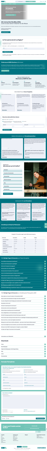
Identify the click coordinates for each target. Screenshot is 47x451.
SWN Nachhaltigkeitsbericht (40, 437)
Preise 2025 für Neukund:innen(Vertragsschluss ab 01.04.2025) (18, 122)
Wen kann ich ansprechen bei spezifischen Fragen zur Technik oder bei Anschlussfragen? (17, 287)
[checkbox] (34, 411)
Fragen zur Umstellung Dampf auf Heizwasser (30, 372)
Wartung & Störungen (15, 440)
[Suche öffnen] (43, 1)
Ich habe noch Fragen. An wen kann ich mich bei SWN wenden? (12, 280)
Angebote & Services (39, 436)
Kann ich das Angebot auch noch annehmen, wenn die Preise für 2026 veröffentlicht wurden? (17, 324)
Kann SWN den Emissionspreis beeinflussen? (9, 261)
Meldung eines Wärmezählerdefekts (8, 372)
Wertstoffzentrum (3, 442)
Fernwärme (2, 437)
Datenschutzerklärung (30, 411)
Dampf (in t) (11, 119)
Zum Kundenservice (7, 193)
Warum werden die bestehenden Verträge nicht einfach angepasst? (13, 298)
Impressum (21, 448)
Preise (2, 344)
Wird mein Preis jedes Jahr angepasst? (8, 266)
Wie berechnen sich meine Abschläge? (8, 268)
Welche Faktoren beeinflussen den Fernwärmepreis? (10, 310)
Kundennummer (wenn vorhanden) (6, 385)
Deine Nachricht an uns (5, 394)
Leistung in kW (26, 124)
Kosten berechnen (6, 129)
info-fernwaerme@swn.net (34, 428)
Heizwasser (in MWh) (6, 119)
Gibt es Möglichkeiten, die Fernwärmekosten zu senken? (11, 312)
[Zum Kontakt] (46, 224)
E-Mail (8, 418)
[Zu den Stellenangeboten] (46, 227)
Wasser (2, 439)
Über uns (15, 448)
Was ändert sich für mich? (5, 303)
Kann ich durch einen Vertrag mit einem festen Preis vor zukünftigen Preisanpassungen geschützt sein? (19, 317)
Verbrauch (4, 124)
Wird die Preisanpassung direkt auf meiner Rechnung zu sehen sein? (13, 315)
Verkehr (2, 441)
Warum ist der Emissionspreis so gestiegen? (9, 263)
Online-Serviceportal (7, 179)
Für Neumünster (31, 1)
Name (25, 374)
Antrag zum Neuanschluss (7, 369)
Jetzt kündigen (19, 446)
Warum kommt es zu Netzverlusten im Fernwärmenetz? (11, 285)
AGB (24, 448)
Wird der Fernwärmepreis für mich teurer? (8, 305)
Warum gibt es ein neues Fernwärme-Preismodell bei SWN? (12, 296)
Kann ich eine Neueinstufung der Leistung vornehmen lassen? (12, 273)
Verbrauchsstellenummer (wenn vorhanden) (29, 385)
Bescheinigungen (4, 346)
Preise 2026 (24, 121)
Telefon (4, 418)
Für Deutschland (20, 1)
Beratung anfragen (4, 70)
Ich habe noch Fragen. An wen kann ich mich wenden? (10, 329)
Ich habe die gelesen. (30, 411)
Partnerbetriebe (4, 356)
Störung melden (6, 176)
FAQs (2, 351)
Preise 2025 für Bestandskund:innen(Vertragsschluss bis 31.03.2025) (8, 122)
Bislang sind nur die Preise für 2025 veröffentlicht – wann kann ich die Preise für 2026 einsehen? (18, 322)
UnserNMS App (15, 439)
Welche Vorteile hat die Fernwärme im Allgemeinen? (10, 275)
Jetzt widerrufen (25, 446)
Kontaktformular (6, 189)
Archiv (2, 353)
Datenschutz (18, 448)
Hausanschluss (6, 186)
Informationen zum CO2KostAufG (7, 336)
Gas (1, 436)
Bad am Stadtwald (3, 440)
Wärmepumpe (2, 438)
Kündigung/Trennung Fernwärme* (29, 369)
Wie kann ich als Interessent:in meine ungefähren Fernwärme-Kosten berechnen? (15, 282)
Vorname (4, 374)
